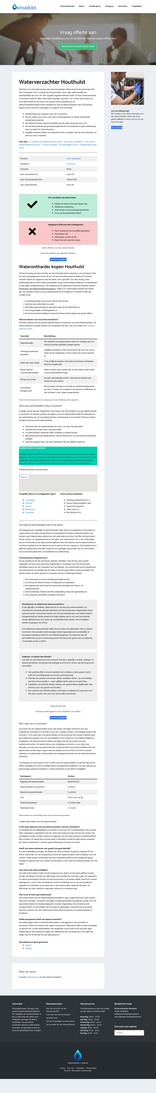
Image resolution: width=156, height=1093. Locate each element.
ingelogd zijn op (32, 977)
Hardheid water (52, 1017)
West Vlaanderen (74, 158)
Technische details (49, 145)
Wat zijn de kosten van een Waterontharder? (56, 1010)
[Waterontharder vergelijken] (24, 6)
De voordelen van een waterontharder (60, 1024)
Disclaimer (80, 1068)
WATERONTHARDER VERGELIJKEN (78, 46)
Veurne (28, 506)
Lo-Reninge (30, 500)
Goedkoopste (95, 6)
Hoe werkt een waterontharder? (58, 1014)
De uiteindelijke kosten (68, 145)
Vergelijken (137, 6)
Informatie (122, 6)
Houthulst (71, 164)
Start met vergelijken (58, 259)
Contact (62, 1068)
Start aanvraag (116, 127)
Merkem (28, 948)
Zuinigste (109, 6)
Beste (81, 6)
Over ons (70, 1068)
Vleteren (28, 503)
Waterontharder (67, 6)
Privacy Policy (91, 1068)
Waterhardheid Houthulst (29, 145)
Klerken (28, 945)
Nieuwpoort (30, 509)
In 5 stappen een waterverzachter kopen (45, 141)
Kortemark (29, 512)
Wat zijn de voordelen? (73, 141)
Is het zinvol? (89, 141)
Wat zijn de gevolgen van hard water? (60, 1021)
